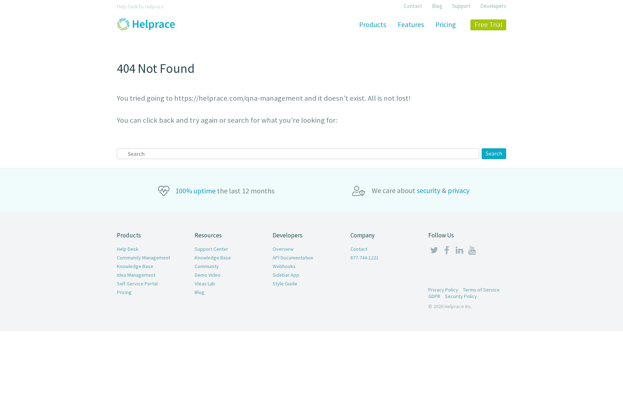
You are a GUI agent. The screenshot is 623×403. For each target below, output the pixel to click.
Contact (413, 6)
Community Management (143, 257)
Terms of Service (481, 289)
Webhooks (284, 266)
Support (461, 6)
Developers (493, 6)
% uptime (195, 190)
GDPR (434, 296)
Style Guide (285, 283)
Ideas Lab (205, 283)
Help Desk (127, 249)
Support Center (211, 249)
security (428, 190)
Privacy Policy (443, 289)
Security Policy (461, 296)
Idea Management (136, 275)
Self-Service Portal (137, 283)
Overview (283, 249)
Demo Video (208, 275)
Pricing (124, 292)
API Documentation (293, 257)
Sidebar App (286, 275)
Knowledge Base (135, 266)
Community (207, 266)
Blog (437, 6)
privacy (458, 190)
